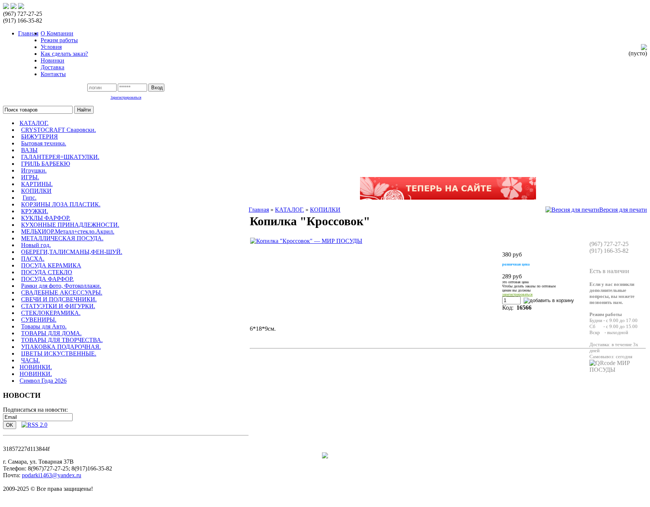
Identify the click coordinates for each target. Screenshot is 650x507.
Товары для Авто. (44, 326)
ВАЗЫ (29, 150)
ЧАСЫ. (30, 360)
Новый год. (36, 245)
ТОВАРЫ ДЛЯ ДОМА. (51, 333)
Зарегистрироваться (126, 97)
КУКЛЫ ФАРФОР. (45, 218)
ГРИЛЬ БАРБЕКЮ (45, 163)
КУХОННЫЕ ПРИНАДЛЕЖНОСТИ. (70, 224)
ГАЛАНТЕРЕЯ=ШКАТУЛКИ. (60, 157)
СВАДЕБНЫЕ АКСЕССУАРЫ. (61, 292)
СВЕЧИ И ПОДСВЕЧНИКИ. (59, 299)
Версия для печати (623, 209)
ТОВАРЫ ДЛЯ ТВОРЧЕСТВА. (62, 340)
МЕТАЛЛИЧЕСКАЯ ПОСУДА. (62, 238)
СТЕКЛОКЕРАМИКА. (50, 313)
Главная (259, 209)
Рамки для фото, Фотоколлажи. (61, 286)
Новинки (52, 60)
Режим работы (59, 40)
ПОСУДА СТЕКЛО (46, 272)
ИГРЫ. (30, 177)
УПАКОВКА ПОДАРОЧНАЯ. (61, 347)
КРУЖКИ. (34, 211)
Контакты (53, 74)
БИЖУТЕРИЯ (39, 136)
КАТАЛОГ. (34, 123)
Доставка (52, 67)
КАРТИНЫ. (37, 184)
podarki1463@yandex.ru (51, 475)
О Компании (57, 33)
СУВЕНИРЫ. (38, 319)
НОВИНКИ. (36, 367)
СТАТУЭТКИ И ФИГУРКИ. (58, 306)
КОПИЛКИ (36, 191)
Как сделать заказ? (64, 53)
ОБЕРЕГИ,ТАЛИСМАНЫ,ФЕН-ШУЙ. (71, 252)
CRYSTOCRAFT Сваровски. (58, 130)
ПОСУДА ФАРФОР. (47, 279)
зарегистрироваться (517, 294)
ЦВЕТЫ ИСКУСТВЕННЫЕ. (58, 353)
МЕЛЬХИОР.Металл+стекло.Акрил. (67, 231)
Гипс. (29, 197)
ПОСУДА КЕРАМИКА (51, 265)
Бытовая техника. (43, 143)
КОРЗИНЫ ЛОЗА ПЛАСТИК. (60, 204)
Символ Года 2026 (43, 380)
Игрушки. (34, 170)
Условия (51, 47)
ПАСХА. (32, 258)
